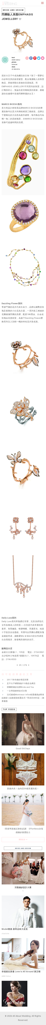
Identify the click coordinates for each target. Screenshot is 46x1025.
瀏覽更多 (22, 840)
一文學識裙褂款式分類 (17, 691)
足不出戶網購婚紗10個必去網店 (21, 683)
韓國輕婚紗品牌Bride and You (20, 687)
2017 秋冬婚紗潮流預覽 (17, 680)
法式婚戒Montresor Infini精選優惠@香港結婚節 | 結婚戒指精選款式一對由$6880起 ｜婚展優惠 (23, 697)
